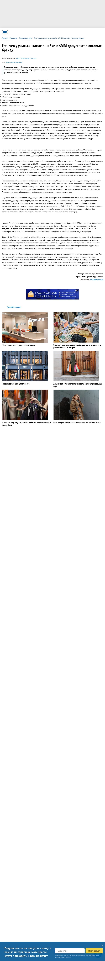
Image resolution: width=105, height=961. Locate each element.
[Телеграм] (21, 32)
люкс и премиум (16, 62)
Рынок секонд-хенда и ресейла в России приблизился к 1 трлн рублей (26, 423)
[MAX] (39, 32)
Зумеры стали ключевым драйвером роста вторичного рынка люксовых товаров (77, 346)
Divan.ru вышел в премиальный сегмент (19, 345)
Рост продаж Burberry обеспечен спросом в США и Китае (77, 422)
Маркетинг (13, 38)
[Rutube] (67, 32)
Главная (5, 38)
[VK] (30, 32)
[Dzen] (49, 32)
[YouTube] (58, 32)
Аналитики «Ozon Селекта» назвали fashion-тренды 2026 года (77, 385)
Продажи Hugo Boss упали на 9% (15, 384)
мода (8, 62)
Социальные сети (25, 38)
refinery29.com (96, 279)
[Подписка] (77, 32)
